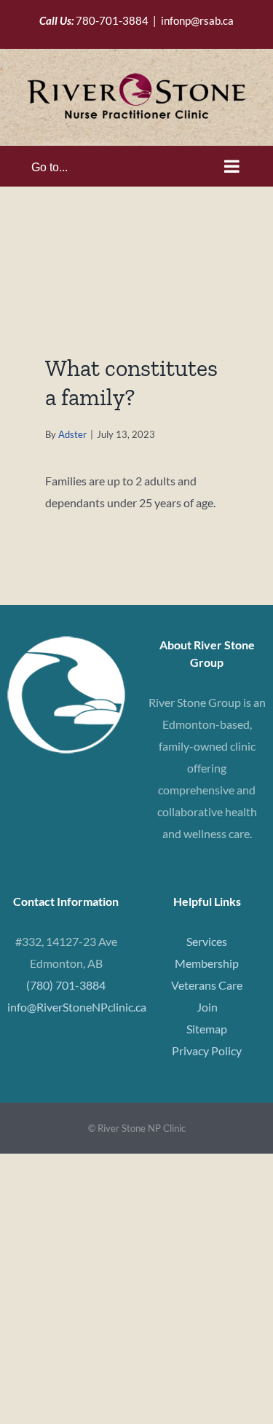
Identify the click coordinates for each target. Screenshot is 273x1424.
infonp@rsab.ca (197, 20)
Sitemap (206, 1029)
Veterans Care (206, 985)
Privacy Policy (207, 1050)
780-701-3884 (112, 20)
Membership (207, 963)
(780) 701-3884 (66, 985)
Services (206, 941)
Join (207, 1007)
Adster (72, 434)
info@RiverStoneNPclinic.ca (76, 1007)
